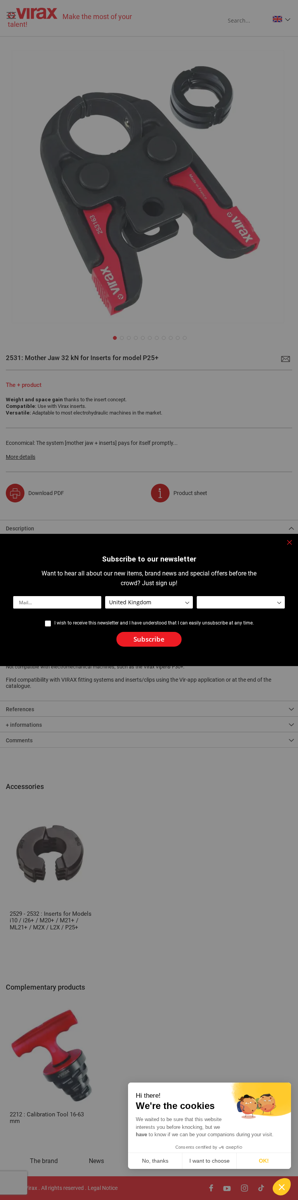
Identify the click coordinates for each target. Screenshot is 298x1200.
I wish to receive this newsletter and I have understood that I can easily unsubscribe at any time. (154, 623)
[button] (281, 1186)
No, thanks (155, 1161)
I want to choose (209, 1161)
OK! (264, 1161)
